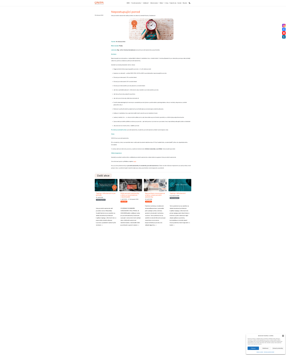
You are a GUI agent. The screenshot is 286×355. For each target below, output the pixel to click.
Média (161, 3)
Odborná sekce (154, 3)
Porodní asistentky (136, 3)
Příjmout (253, 348)
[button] (283, 335)
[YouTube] (284, 33)
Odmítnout (265, 348)
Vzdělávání (145, 3)
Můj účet (185, 3)
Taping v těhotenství (178, 193)
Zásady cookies (260, 352)
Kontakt (180, 3)
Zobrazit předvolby (278, 348)
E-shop (166, 3)
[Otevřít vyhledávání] (189, 3)
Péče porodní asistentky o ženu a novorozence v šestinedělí (130, 195)
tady (135, 161)
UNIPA (128, 3)
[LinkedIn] (284, 37)
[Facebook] (284, 29)
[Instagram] (284, 25)
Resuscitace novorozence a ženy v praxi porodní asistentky (155, 195)
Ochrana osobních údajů (269, 352)
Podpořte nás (173, 3)
